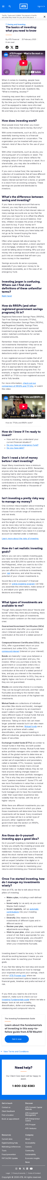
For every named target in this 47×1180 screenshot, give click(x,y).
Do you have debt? (15, 448)
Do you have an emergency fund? (22, 445)
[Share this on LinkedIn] (16, 47)
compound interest (10, 651)
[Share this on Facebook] (7, 47)
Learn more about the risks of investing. (20, 538)
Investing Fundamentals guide (15, 999)
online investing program (23, 584)
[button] (3, 6)
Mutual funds (30, 726)
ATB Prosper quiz (17, 975)
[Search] (10, 6)
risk (8, 573)
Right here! (7, 296)
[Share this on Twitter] (11, 47)
